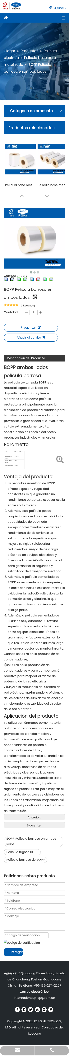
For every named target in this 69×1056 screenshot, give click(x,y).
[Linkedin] (23, 1009)
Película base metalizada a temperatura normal (53, 185)
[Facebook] (17, 1009)
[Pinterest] (50, 1009)
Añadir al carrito (29, 337)
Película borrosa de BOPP (25, 859)
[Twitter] (30, 1009)
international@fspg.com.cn (34, 998)
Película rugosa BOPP (22, 852)
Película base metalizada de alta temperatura (20, 185)
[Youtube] (37, 1009)
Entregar (16, 952)
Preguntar (28, 327)
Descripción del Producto (26, 358)
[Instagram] (44, 1009)
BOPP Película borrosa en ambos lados (31, 841)
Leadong (34, 1033)
